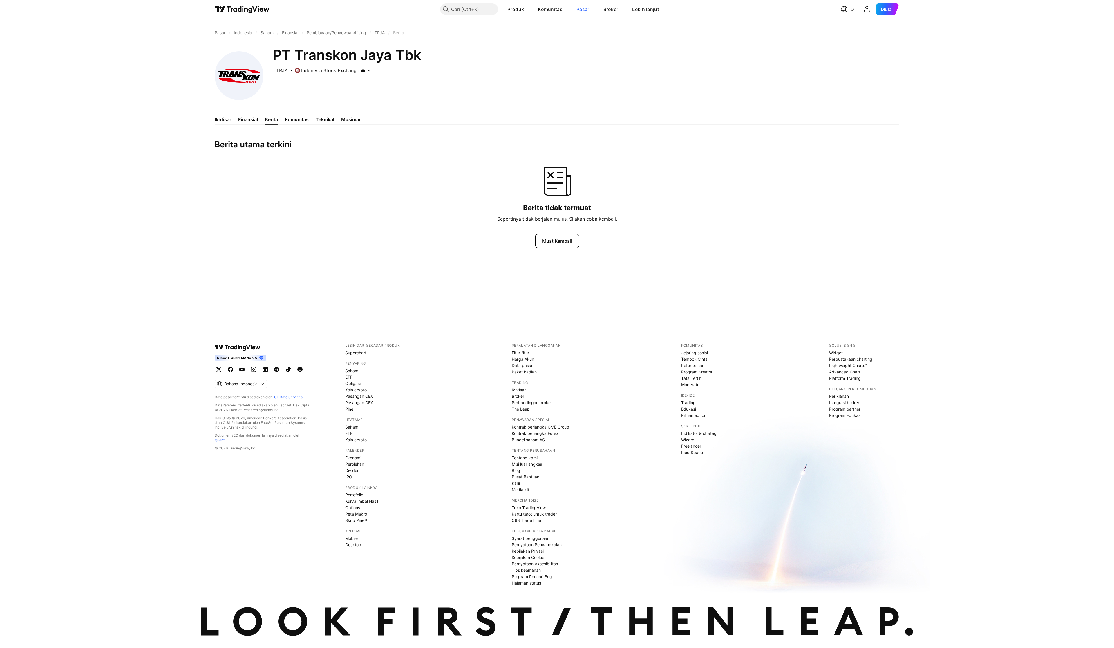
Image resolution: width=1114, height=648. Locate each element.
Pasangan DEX (359, 402)
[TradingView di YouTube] (242, 369)
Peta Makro (356, 513)
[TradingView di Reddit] (300, 369)
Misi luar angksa (527, 464)
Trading (688, 402)
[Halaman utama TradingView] (242, 9)
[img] (363, 70)
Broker (611, 9)
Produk (515, 9)
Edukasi (688, 408)
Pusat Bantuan (525, 476)
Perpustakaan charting (850, 359)
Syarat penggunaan (530, 538)
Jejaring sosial (694, 352)
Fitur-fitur (520, 352)
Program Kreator (696, 371)
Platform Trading (845, 378)
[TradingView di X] (219, 369)
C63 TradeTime (526, 520)
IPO (348, 476)
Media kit (520, 489)
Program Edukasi (845, 415)
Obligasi (353, 383)
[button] (528, 9)
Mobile (351, 538)
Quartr (220, 440)
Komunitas (550, 9)
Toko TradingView (529, 507)
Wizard (688, 439)
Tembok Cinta (694, 359)
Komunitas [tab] (297, 119)
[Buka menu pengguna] (867, 9)
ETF (348, 377)
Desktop (353, 544)
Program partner (844, 408)
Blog (516, 470)
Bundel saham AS (528, 439)
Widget (836, 352)
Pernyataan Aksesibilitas (535, 563)
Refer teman (692, 365)
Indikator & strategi (699, 433)
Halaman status (526, 582)
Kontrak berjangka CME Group (540, 426)
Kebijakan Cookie (528, 557)
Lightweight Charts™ (848, 365)
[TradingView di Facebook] (230, 369)
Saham (351, 370)
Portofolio (354, 494)
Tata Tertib (691, 378)
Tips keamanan (526, 570)
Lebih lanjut (645, 9)
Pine (349, 408)
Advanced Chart (844, 371)
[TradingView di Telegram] (277, 369)
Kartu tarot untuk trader (534, 513)
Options (352, 507)
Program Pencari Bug (532, 576)
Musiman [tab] (351, 119)
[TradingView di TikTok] (288, 369)
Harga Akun (523, 359)
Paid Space (692, 452)
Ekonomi (353, 457)
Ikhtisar (519, 389)
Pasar (582, 9)
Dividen (352, 470)
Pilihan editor (693, 415)
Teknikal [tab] (325, 119)
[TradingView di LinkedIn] (265, 369)
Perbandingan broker (532, 402)
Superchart (355, 352)
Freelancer (691, 446)
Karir (516, 483)
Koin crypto (356, 389)
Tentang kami (525, 457)
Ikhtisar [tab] (223, 119)
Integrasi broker (844, 402)
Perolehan (354, 464)
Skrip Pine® (356, 520)
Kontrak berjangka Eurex (535, 433)
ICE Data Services (288, 397)
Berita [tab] (271, 119)
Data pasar (522, 365)
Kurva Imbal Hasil (361, 501)
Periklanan (839, 396)
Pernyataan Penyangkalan (537, 544)
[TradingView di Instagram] (253, 369)
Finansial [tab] (248, 119)
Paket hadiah (524, 371)
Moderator (691, 384)
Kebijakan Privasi (528, 551)
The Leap (521, 408)
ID (851, 9)
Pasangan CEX (359, 396)
